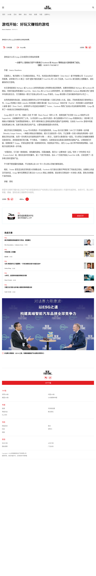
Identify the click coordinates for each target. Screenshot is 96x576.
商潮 (35, 14)
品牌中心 (47, 14)
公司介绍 (51, 443)
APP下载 (48, 383)
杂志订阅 (5, 443)
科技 (30, 14)
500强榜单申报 (52, 397)
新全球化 (51, 412)
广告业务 (51, 446)
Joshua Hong (7, 268)
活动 (15, 14)
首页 (3, 14)
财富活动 (5, 426)
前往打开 (80, 216)
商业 (25, 14)
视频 (3, 432)
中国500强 (51, 394)
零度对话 (5, 412)
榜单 (20, 14)
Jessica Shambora (6, 29)
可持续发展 (51, 408)
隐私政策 (5, 446)
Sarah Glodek (7, 292)
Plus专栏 (4, 415)
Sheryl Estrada (8, 280)
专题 (40, 14)
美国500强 (5, 397)
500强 (9, 14)
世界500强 (5, 394)
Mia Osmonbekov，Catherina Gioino (13, 245)
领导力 (50, 429)
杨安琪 (6, 256)
